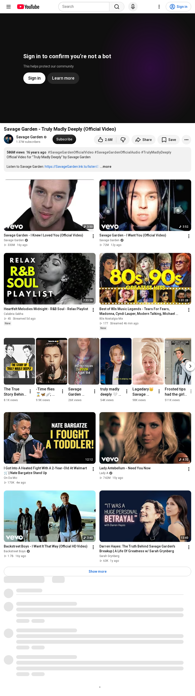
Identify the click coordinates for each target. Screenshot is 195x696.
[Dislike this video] (123, 139)
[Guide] (8, 7)
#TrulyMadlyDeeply (156, 152)
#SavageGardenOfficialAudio (117, 152)
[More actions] (186, 139)
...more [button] (105, 166)
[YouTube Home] (28, 6)
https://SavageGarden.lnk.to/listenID (72, 166)
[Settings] (159, 7)
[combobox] (85, 7)
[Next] (190, 366)
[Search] (116, 6)
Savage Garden (29, 137)
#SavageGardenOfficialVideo (71, 152)
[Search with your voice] (133, 6)
